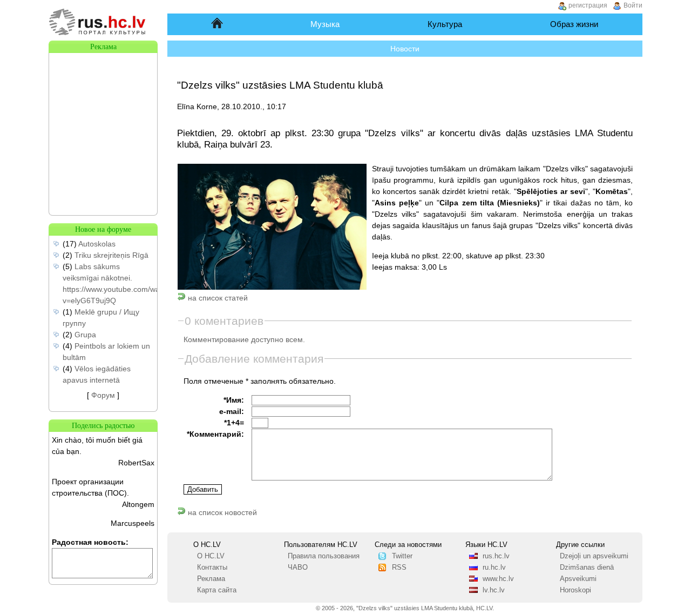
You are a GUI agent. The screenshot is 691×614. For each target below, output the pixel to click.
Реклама (211, 579)
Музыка (325, 24)
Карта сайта (216, 590)
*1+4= (234, 422)
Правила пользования (324, 556)
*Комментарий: (215, 434)
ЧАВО (298, 567)
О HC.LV (211, 556)
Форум (103, 395)
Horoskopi (575, 590)
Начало (218, 24)
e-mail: (231, 411)
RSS (399, 567)
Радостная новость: (90, 542)
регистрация (587, 5)
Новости (404, 48)
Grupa (85, 334)
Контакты (212, 567)
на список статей (217, 297)
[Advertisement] (103, 107)
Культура (445, 24)
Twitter (402, 556)
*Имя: (233, 400)
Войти (633, 5)
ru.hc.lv (494, 567)
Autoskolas (97, 243)
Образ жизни (574, 24)
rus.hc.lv (496, 556)
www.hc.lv (498, 579)
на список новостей (221, 512)
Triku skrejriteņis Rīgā (111, 255)
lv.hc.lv (494, 590)
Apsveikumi (578, 579)
